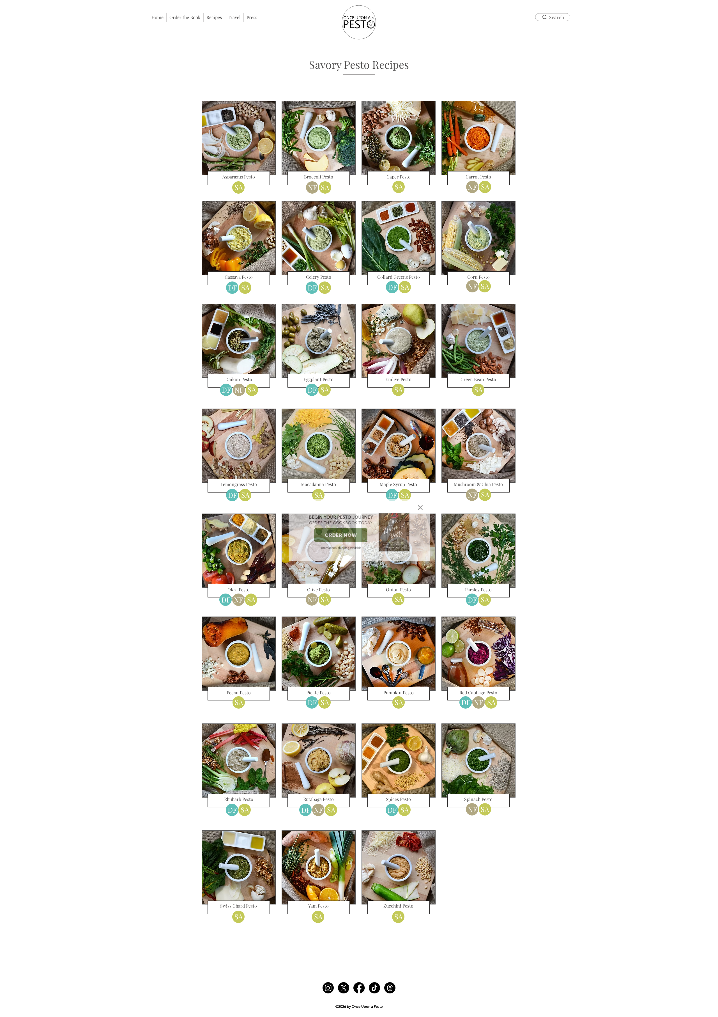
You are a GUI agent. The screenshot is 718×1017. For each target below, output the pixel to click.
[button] (429, 483)
